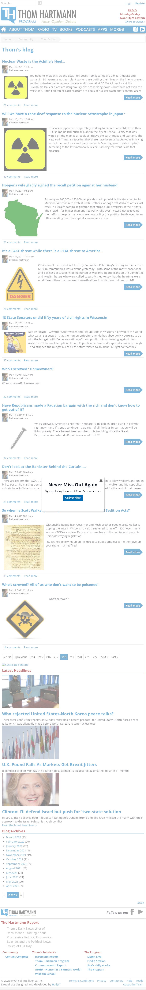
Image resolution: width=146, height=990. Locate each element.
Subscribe (73, 498)
